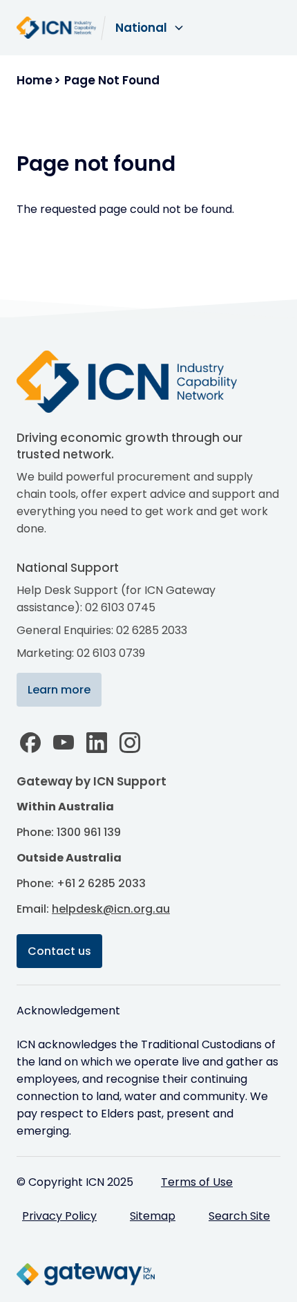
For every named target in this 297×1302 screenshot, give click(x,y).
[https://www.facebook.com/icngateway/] (30, 742)
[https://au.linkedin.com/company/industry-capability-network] (97, 742)
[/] (141, 382)
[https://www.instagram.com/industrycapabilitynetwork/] (130, 742)
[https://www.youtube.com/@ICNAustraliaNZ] (63, 742)
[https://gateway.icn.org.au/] (86, 1274)
